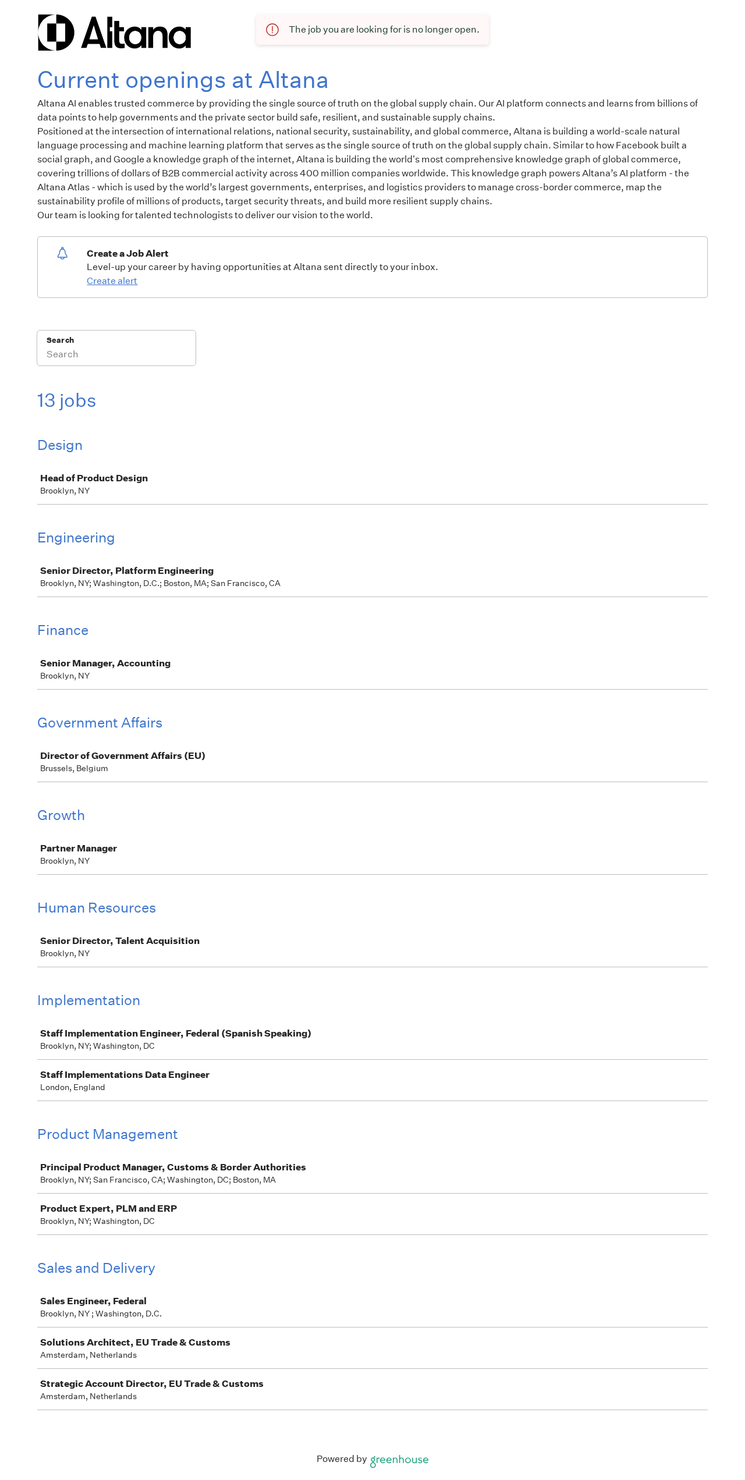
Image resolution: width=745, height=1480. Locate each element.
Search (60, 340)
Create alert (112, 280)
